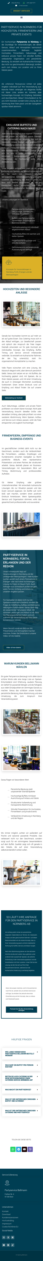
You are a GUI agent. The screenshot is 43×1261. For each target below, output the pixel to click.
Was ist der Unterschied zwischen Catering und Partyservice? (20, 1111)
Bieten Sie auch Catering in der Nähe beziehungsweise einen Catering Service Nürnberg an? (19, 1078)
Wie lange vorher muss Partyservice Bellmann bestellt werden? (19, 1054)
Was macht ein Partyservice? (18, 1090)
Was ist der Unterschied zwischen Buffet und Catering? (20, 1100)
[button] (21, 17)
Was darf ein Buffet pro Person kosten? (19, 1066)
